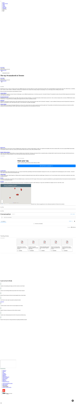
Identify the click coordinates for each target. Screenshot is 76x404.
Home (3, 2)
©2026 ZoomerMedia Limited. (7, 383)
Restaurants (4, 8)
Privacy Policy (4, 378)
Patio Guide (4, 7)
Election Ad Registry (5, 381)
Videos (3, 4)
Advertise (4, 371)
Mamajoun (2, 100)
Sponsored (2, 301)
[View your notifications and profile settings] (75, 221)
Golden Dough (3, 174)
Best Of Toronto (5, 3)
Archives (3, 373)
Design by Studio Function (6, 387)
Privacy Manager (5, 386)
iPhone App (4, 380)
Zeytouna (2, 181)
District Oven (2, 147)
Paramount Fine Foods (4, 96)
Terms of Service (5, 377)
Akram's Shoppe (3, 104)
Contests (3, 6)
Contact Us (4, 370)
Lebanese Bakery (3, 93)
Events (3, 5)
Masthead (4, 375)
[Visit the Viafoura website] (73, 231)
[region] (38, 223)
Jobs (3, 372)
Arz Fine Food (3, 170)
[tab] (3, 221)
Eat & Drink (2, 67)
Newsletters (4, 374)
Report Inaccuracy (3, 70)
